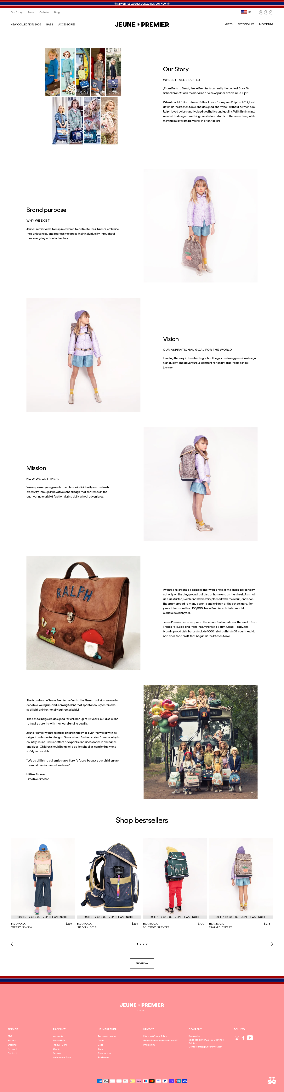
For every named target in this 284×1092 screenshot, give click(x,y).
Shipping (12, 1044)
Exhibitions (103, 1057)
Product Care (60, 1044)
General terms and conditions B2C (161, 1040)
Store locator (104, 1053)
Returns (11, 1040)
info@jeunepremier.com (210, 1046)
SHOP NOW (142, 963)
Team (101, 1040)
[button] (261, 12)
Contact (12, 1053)
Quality (56, 1049)
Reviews (57, 1053)
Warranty (58, 1036)
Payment (12, 1049)
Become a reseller (107, 1036)
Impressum (149, 1044)
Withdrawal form (62, 1057)
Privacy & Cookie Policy (155, 1036)
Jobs (100, 1044)
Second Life (59, 1040)
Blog (100, 1049)
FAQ (10, 1036)
